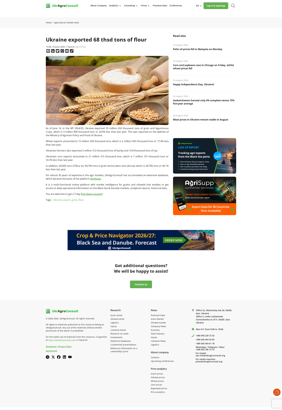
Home (49, 22)
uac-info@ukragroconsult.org (210, 355)
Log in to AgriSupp (216, 5)
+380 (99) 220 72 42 (205, 335)
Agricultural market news (66, 22)
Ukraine (57, 199)
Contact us (141, 284)
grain (74, 199)
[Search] (233, 6)
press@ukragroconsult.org (209, 361)
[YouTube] (70, 356)
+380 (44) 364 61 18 (205, 343)
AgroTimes (80, 47)
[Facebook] (59, 357)
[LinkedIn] (64, 357)
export (66, 199)
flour (81, 199)
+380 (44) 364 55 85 (205, 339)
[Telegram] (47, 357)
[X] (53, 357)
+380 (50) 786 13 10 (205, 349)
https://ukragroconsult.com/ (62, 340)
